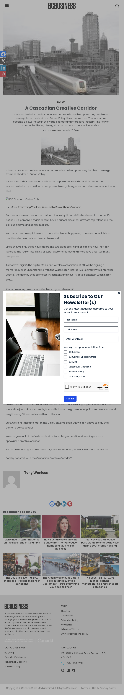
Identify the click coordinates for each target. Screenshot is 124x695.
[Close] (119, 293)
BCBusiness (74, 352)
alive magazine (77, 376)
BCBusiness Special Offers (82, 356)
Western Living (76, 371)
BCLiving (73, 361)
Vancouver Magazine (80, 366)
